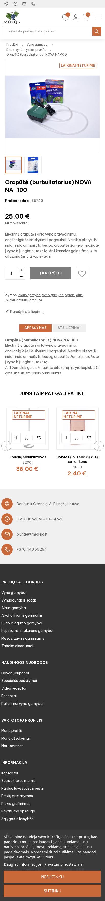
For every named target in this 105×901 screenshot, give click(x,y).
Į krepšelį (51, 273)
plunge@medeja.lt (32, 534)
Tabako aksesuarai (17, 646)
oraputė (35, 300)
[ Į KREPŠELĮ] (27, 437)
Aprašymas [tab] (35, 328)
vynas (70, 295)
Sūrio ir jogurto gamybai (21, 623)
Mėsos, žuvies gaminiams (22, 638)
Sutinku (52, 891)
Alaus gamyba (13, 608)
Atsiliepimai (69, 328)
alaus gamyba (29, 295)
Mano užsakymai (15, 738)
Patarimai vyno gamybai (22, 703)
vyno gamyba (53, 295)
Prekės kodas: (17, 200)
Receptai (9, 696)
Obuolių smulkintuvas (27, 457)
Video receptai (13, 688)
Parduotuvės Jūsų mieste (22, 788)
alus (79, 295)
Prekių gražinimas (15, 803)
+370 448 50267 (31, 549)
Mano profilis (12, 730)
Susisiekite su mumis (18, 780)
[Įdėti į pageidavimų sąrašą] (39, 437)
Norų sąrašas (12, 746)
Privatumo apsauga (18, 811)
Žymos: (11, 295)
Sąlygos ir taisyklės (17, 818)
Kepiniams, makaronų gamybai (27, 630)
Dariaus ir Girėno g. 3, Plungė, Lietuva (48, 504)
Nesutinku (52, 877)
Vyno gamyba (13, 592)
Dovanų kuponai (15, 673)
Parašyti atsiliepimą (24, 311)
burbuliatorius (17, 300)
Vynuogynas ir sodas (19, 600)
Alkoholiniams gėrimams (22, 615)
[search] (96, 31)
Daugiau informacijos (23, 864)
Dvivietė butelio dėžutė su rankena (78, 459)
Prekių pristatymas (17, 796)
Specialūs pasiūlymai (19, 680)
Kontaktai (9, 773)
